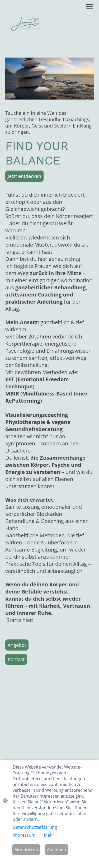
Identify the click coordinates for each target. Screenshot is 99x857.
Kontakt (16, 659)
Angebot (17, 645)
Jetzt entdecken (24, 176)
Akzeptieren (26, 850)
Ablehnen (56, 850)
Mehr (49, 835)
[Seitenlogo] (27, 23)
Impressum (24, 835)
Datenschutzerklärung (35, 827)
